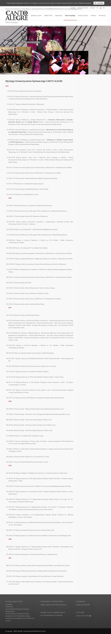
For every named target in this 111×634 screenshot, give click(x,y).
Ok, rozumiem (98, 3)
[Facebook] (97, 7)
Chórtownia (9, 607)
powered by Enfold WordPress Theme (34, 631)
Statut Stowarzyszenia (58, 605)
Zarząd (92, 8)
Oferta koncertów (83, 8)
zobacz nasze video (82, 616)
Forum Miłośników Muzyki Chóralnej (17, 609)
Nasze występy (11, 22)
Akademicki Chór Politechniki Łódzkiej (17, 616)
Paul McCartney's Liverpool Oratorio (17, 614)
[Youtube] (100, 7)
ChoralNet (8, 604)
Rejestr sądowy (46, 605)
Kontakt (73, 8)
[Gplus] (104, 7)
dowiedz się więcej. (85, 3)
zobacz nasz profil (82, 605)
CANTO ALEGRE (17, 631)
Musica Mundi (10, 611)
